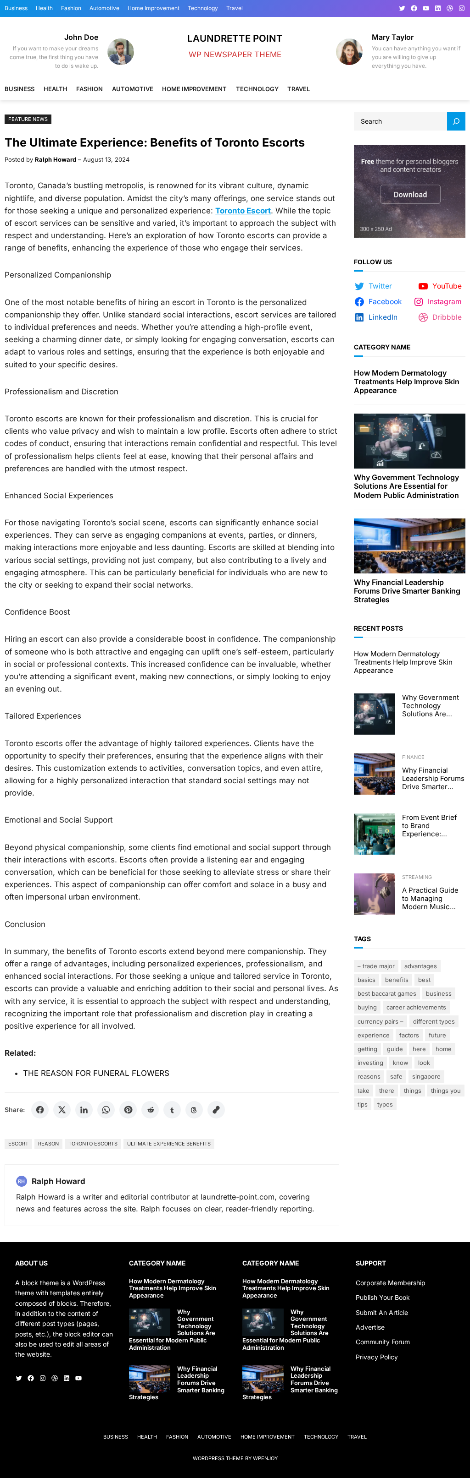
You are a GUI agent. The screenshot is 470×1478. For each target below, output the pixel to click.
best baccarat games (387, 993)
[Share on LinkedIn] (84, 1109)
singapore (426, 1076)
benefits (396, 979)
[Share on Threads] (194, 1109)
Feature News (28, 119)
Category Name (382, 347)
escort (18, 1143)
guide (395, 1049)
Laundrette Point (235, 38)
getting (367, 1049)
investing (370, 1062)
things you (446, 1090)
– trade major (376, 966)
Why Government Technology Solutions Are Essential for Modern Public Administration (406, 486)
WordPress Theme (218, 1458)
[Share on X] (62, 1109)
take (363, 1090)
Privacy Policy (377, 1357)
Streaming (417, 877)
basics (366, 979)
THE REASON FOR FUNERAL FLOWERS (96, 1073)
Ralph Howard (55, 159)
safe (396, 1076)
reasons (369, 1076)
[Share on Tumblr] (172, 1109)
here (419, 1049)
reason (48, 1143)
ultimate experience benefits (169, 1143)
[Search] (456, 121)
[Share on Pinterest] (128, 1109)
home (444, 1049)
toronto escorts (93, 1143)
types (385, 1104)
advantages (420, 966)
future (437, 1035)
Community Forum (383, 1342)
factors (409, 1035)
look (424, 1062)
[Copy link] (216, 1109)
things (412, 1090)
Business (439, 993)
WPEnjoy (265, 1458)
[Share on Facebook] (40, 1109)
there (386, 1090)
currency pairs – (380, 1021)
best (424, 979)
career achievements (416, 1007)
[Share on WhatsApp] (106, 1109)
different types (434, 1021)
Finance (413, 757)
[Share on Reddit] (150, 1109)
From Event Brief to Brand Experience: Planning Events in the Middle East (432, 825)
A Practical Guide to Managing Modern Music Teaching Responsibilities (430, 898)
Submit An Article (382, 1312)
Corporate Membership (390, 1283)
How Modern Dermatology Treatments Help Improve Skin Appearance (406, 382)
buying (367, 1007)
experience (374, 1035)
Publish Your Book (383, 1297)
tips (363, 1104)
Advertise (370, 1327)
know (400, 1062)
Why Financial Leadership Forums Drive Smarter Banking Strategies (407, 591)
